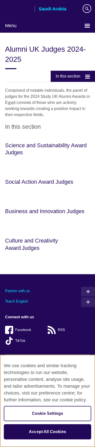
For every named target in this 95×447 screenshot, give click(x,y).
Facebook (23, 330)
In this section (68, 76)
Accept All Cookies (47, 432)
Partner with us (17, 291)
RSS (61, 330)
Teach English (16, 301)
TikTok (20, 341)
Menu (10, 25)
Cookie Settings (47, 413)
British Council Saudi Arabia (18, 9)
